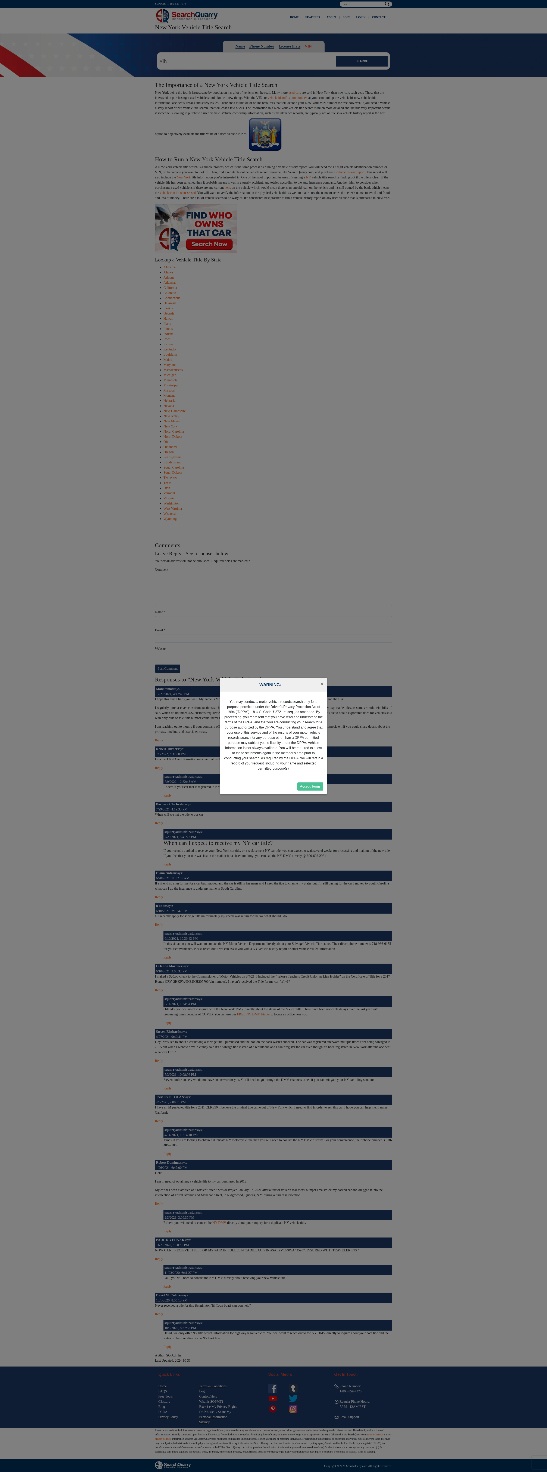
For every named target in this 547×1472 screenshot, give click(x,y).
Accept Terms (310, 786)
